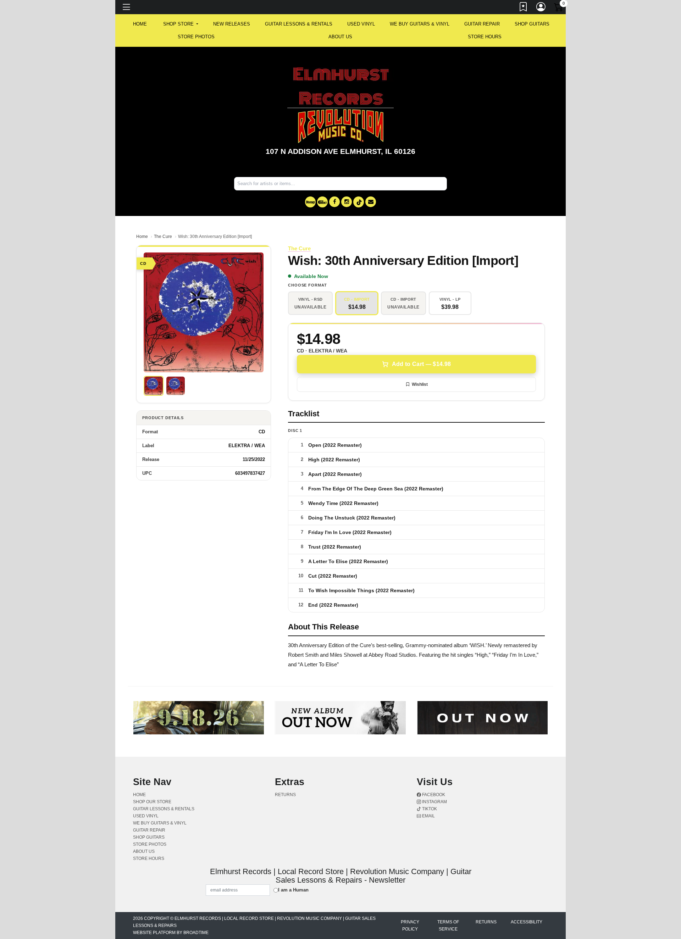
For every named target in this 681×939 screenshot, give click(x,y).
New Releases (231, 24)
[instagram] (346, 202)
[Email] (371, 202)
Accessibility (526, 921)
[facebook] (334, 202)
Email (428, 815)
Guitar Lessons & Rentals (298, 24)
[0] (559, 8)
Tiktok (429, 808)
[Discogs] (310, 202)
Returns (285, 794)
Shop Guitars (532, 24)
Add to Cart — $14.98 (421, 364)
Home (142, 236)
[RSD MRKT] (322, 202)
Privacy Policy (410, 925)
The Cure (163, 236)
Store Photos (196, 36)
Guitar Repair (482, 24)
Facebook (433, 794)
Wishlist (420, 384)
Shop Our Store (152, 801)
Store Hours (485, 36)
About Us (340, 36)
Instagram (434, 801)
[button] (180, 24)
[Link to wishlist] (523, 8)
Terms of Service (448, 925)
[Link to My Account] (541, 8)
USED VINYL (361, 24)
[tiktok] (359, 202)
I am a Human (293, 890)
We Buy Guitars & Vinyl (419, 24)
